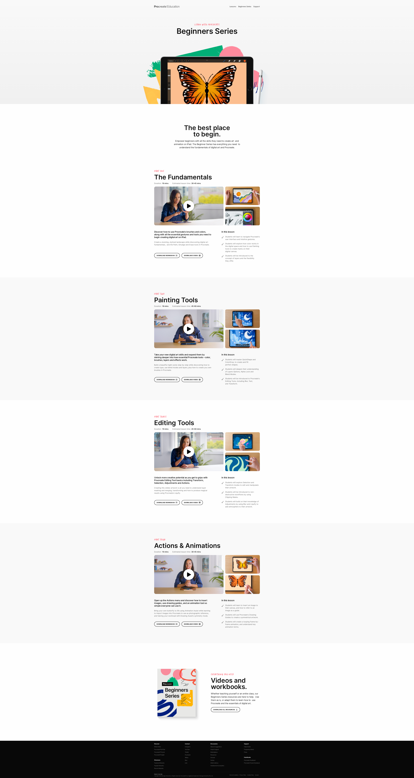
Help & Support (214, 749)
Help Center (247, 747)
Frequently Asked (249, 749)
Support (256, 6)
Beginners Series (244, 6)
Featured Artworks (159, 763)
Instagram (187, 747)
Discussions (214, 744)
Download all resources (224, 709)
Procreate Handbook (250, 760)
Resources (213, 755)
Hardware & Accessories (217, 765)
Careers (257, 775)
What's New (157, 747)
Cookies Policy (250, 775)
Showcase (157, 760)
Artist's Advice (214, 763)
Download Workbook (166, 255)
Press (245, 752)
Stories (212, 760)
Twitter (187, 752)
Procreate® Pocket (159, 752)
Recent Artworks (158, 768)
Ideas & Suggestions (216, 747)
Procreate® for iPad (159, 749)
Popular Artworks (159, 765)
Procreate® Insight (159, 755)
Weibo (186, 757)
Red (186, 760)
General (212, 757)
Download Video (191, 255)
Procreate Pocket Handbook (252, 763)
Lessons (233, 6)
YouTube (187, 749)
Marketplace (214, 752)
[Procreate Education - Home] (167, 6)
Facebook (188, 755)
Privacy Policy (242, 775)
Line (186, 763)
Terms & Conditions (233, 775)
